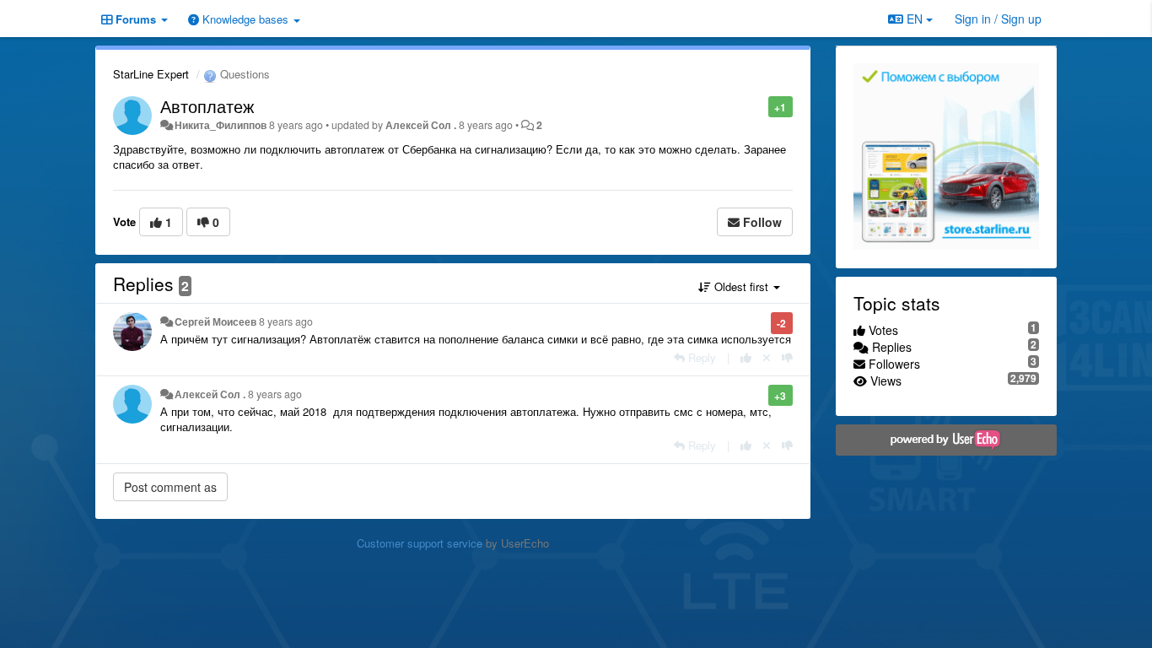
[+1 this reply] (745, 357)
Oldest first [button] (741, 286)
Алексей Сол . (420, 124)
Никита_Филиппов (220, 124)
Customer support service (419, 543)
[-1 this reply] (787, 357)
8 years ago (286, 321)
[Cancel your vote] (766, 357)
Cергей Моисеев (215, 321)
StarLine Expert (151, 74)
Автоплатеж (207, 106)
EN (914, 18)
